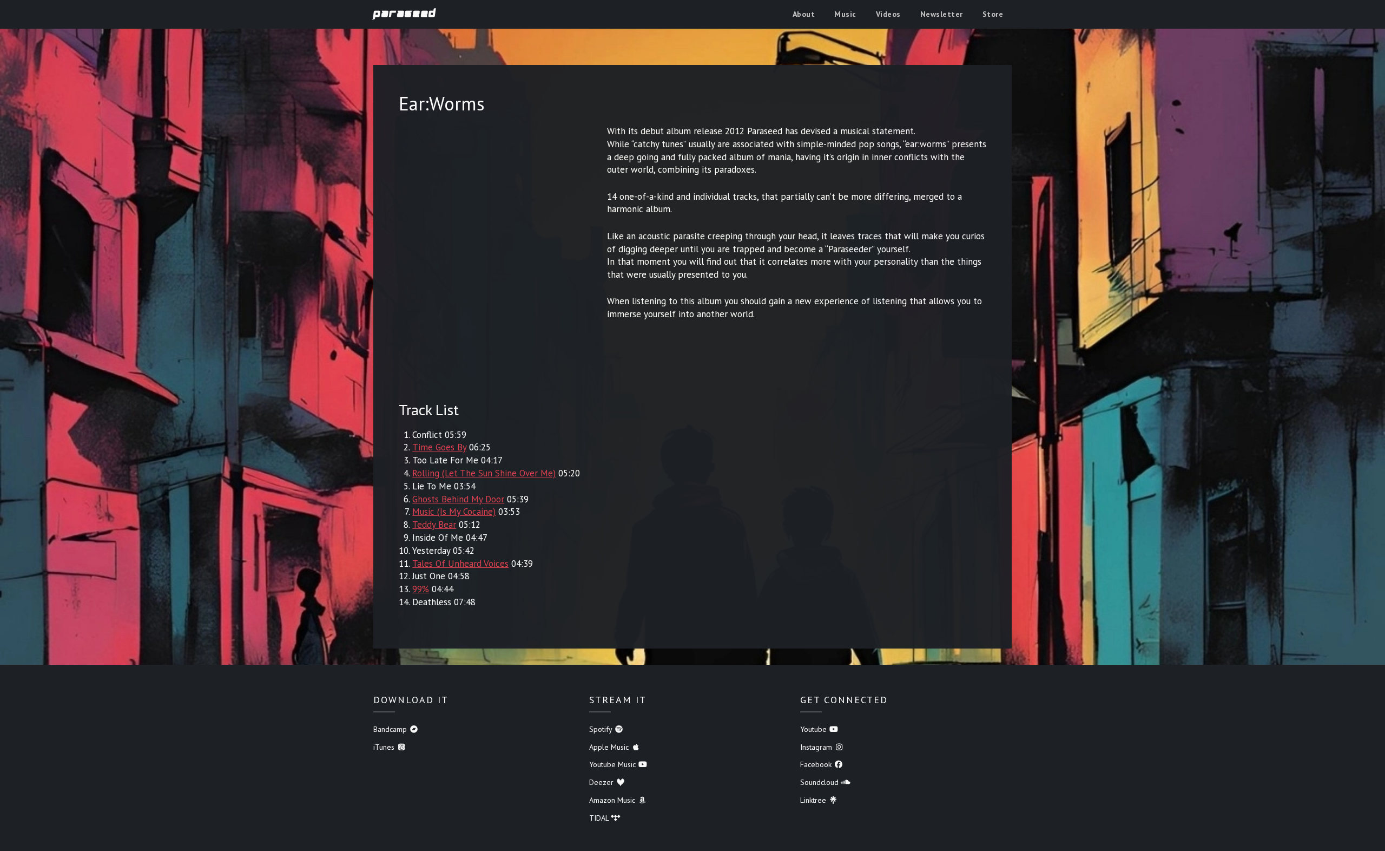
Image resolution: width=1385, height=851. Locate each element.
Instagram (817, 747)
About (804, 14)
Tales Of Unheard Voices (460, 563)
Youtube (814, 729)
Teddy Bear (434, 525)
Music (845, 14)
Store (993, 14)
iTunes (385, 747)
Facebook (817, 764)
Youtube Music (613, 764)
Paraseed (405, 13)
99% (420, 589)
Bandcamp (391, 729)
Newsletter (941, 14)
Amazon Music (613, 800)
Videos (888, 14)
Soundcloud (820, 782)
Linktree (814, 800)
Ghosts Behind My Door (458, 499)
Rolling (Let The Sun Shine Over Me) (484, 473)
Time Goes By (439, 447)
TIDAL (600, 818)
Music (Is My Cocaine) (454, 512)
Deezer (602, 782)
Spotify (601, 729)
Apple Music (610, 747)
